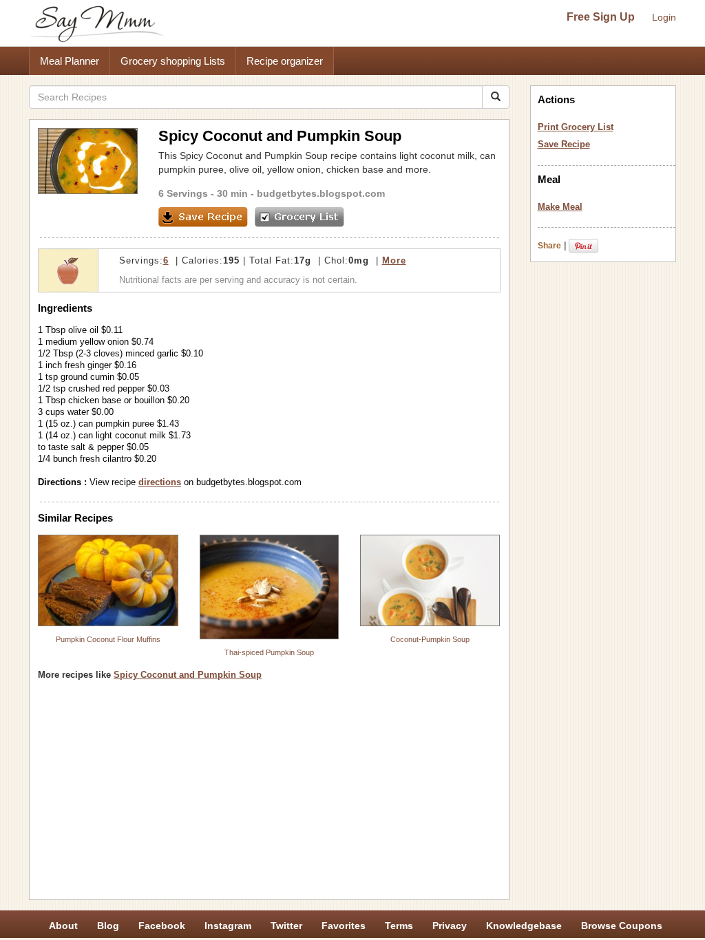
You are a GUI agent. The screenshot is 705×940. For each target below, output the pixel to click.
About (63, 925)
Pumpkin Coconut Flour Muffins (108, 639)
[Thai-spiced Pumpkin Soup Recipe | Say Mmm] (269, 587)
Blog (108, 925)
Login (664, 17)
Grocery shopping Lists (172, 61)
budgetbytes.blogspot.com (321, 193)
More (394, 260)
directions (159, 482)
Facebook (161, 925)
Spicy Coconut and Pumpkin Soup (188, 675)
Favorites (344, 925)
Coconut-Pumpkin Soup (430, 639)
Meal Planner (69, 61)
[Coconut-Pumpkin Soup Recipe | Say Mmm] (430, 580)
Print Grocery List (575, 127)
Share (549, 245)
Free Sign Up (601, 17)
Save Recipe (564, 144)
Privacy (449, 925)
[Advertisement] (269, 794)
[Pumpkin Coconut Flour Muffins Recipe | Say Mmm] (108, 580)
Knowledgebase (524, 925)
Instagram (227, 925)
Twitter (286, 925)
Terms (399, 925)
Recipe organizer (284, 61)
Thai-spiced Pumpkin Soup (269, 652)
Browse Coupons (621, 925)
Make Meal (560, 207)
